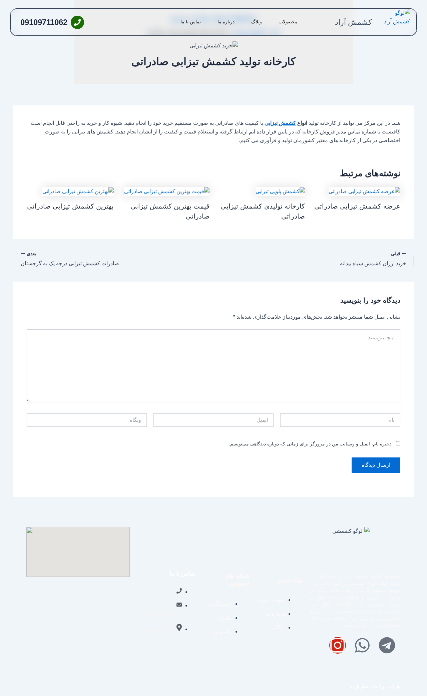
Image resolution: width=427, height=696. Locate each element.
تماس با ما (190, 21)
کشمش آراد (353, 22)
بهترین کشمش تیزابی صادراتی (70, 206)
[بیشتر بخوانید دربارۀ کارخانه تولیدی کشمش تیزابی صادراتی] (280, 191)
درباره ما (226, 21)
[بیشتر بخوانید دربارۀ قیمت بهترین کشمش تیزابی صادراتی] (166, 191)
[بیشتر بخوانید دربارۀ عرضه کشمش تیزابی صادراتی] (364, 191)
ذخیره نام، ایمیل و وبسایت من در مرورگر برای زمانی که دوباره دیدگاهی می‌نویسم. (310, 443)
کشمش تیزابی (280, 123)
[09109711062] (77, 22)
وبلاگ (256, 21)
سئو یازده (359, 686)
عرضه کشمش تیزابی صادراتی (357, 206)
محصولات (288, 21)
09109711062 (43, 22)
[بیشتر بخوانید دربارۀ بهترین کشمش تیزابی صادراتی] (78, 191)
